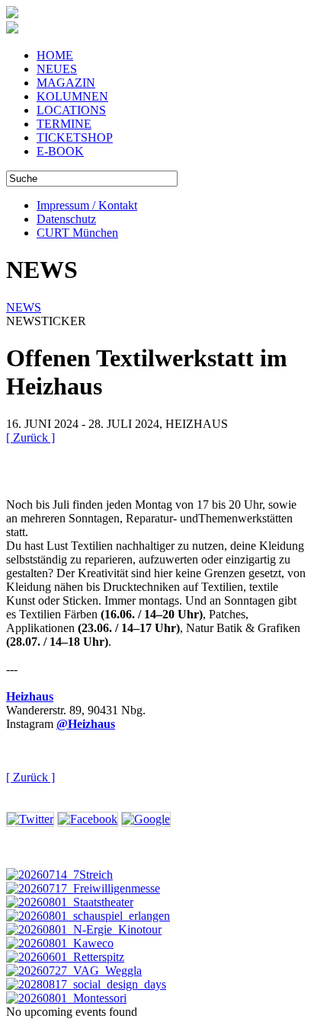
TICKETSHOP (75, 137)
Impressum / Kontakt (87, 205)
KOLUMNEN (72, 96)
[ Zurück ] (30, 437)
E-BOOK (60, 151)
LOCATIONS (71, 110)
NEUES (57, 68)
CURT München (77, 232)
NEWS (23, 307)
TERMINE (64, 123)
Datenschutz (66, 218)
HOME (55, 55)
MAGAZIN (66, 82)
